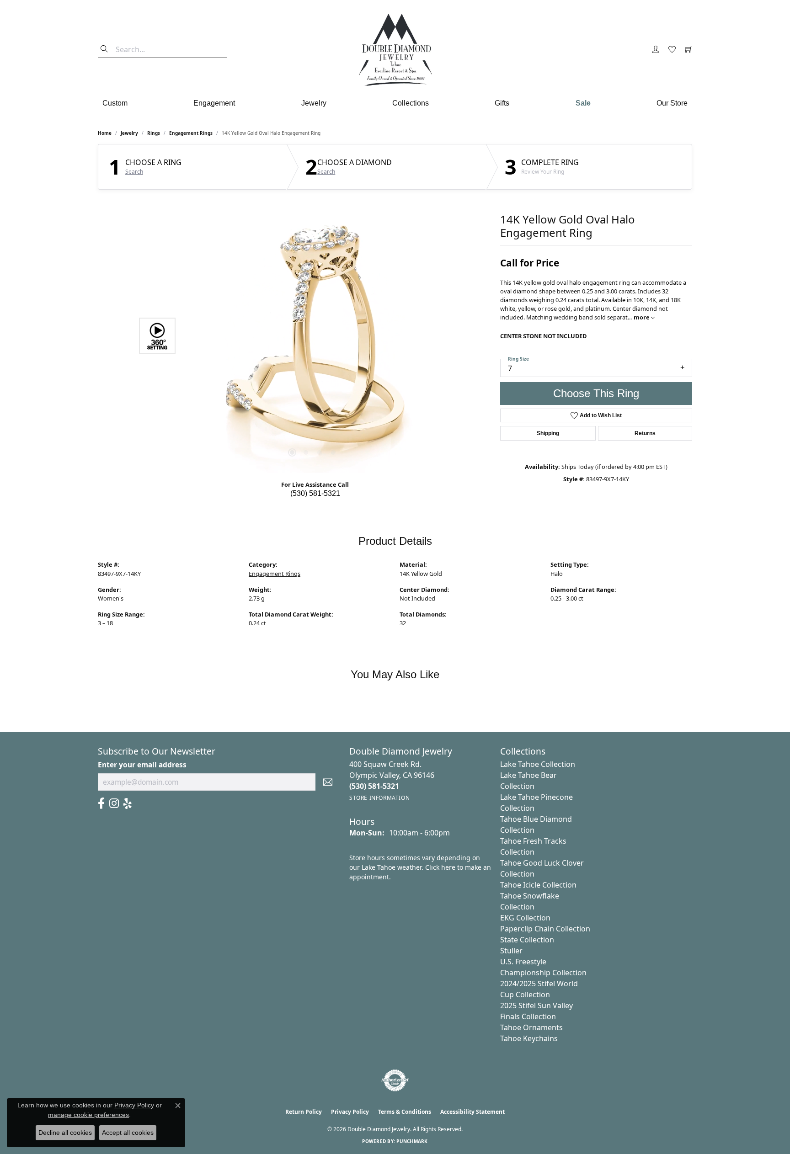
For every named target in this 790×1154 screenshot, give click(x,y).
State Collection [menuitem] (527, 940)
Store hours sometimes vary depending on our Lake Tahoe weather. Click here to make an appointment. (420, 867)
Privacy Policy (350, 1112)
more (642, 317)
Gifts (502, 103)
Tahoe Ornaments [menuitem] (531, 1027)
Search (134, 172)
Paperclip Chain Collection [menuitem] (545, 929)
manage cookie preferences (88, 1114)
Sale (583, 103)
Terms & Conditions (404, 1112)
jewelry (129, 133)
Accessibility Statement (472, 1112)
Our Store (672, 103)
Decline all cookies (65, 1132)
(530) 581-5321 (315, 493)
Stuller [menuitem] (511, 951)
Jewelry (313, 103)
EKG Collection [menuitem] (525, 918)
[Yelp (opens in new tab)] (127, 803)
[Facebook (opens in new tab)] (101, 803)
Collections (410, 103)
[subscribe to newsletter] (327, 782)
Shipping (548, 433)
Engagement (214, 103)
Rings (153, 133)
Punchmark (411, 1141)
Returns (645, 433)
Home (105, 133)
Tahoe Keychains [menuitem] (529, 1038)
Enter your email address (142, 765)
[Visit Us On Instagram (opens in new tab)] (114, 803)
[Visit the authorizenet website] (395, 1080)
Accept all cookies (128, 1132)
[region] (313, 336)
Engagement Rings (191, 133)
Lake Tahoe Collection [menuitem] (537, 764)
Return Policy (303, 1112)
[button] (655, 50)
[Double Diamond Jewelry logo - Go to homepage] (395, 50)
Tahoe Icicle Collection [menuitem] (538, 885)
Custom (115, 103)
